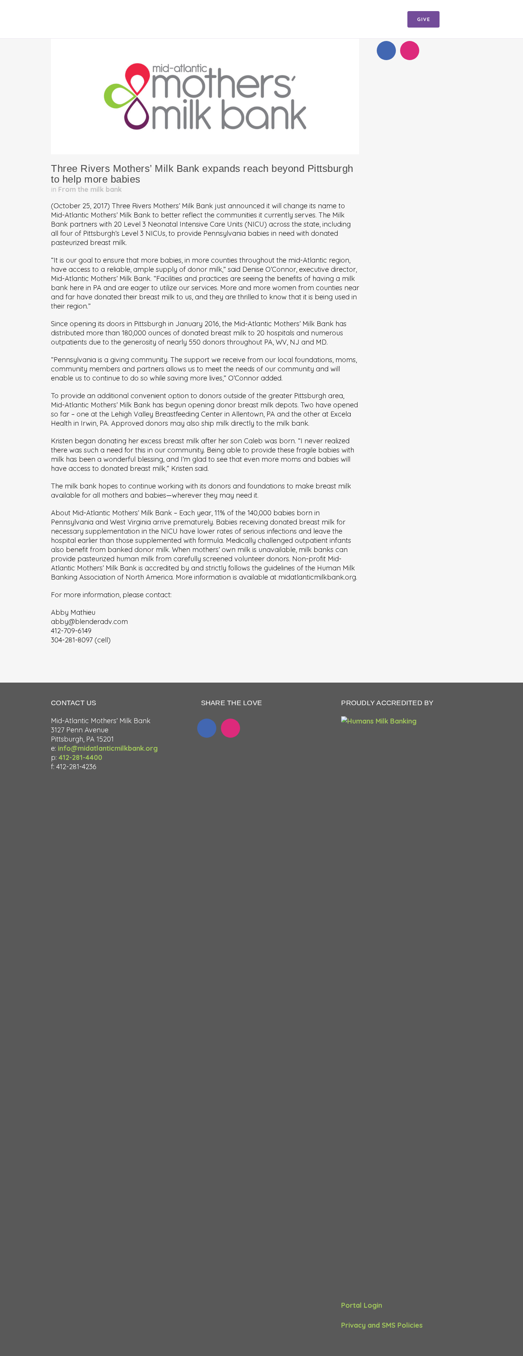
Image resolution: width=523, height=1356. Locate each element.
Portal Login (361, 1305)
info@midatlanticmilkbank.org (108, 748)
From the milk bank (90, 189)
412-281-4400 (80, 757)
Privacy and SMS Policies (382, 1325)
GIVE (423, 19)
